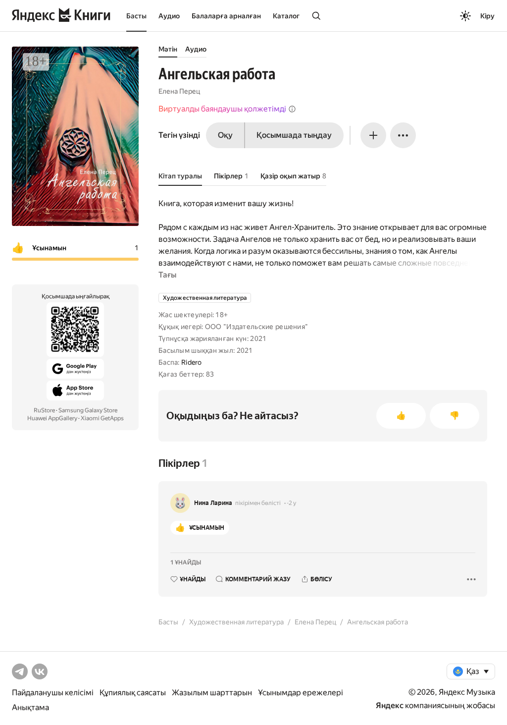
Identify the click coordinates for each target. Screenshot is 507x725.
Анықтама (30, 707)
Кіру (487, 16)
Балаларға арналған (226, 16)
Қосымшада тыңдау (294, 135)
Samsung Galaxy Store (87, 410)
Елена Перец (179, 91)
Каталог (286, 16)
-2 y (291, 503)
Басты (136, 16)
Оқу (225, 135)
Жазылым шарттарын (212, 692)
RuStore (44, 410)
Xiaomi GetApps (102, 418)
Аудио (169, 16)
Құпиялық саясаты (133, 692)
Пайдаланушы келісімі (53, 692)
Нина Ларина (213, 503)
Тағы (167, 274)
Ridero (191, 362)
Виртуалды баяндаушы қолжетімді (222, 108)
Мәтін (167, 49)
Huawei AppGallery (52, 418)
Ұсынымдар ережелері (300, 692)
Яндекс (390, 705)
